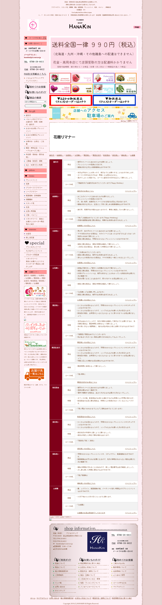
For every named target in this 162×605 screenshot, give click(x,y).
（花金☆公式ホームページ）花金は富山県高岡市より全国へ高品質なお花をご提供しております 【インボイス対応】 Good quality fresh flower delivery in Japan (60, 25)
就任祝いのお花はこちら (86, 449)
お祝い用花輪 (31, 211)
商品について (60, 567)
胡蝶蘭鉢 (29, 199)
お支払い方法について (88, 567)
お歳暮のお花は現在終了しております (91, 513)
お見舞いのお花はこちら (86, 300)
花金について (60, 563)
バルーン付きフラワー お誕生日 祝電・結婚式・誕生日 (35, 122)
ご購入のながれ (119, 563)
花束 (27, 184)
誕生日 (28, 115)
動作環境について (119, 567)
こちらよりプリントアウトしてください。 (35, 79)
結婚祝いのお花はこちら (86, 226)
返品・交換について (87, 575)
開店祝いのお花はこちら (86, 342)
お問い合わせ (60, 587)
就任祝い (115, 155)
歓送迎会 (106, 155)
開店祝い (87, 155)
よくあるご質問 (119, 575)
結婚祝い (60, 155)
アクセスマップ (72, 533)
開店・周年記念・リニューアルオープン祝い (35, 149)
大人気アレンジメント (34, 251)
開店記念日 (97, 155)
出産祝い (69, 155)
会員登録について (119, 571)
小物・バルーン (31, 215)
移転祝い (124, 155)
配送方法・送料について (89, 571)
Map (137, 27)
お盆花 (28, 234)
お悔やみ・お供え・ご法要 (35, 142)
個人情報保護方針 (61, 571)
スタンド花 (30, 203)
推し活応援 (30, 237)
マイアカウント (119, 587)
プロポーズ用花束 (32, 255)
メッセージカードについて (90, 587)
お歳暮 (132, 155)
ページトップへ (131, 191)
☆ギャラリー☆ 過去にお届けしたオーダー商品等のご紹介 (35, 221)
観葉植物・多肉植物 (33, 195)
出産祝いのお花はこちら (86, 263)
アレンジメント (31, 180)
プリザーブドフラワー (34, 188)
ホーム (123, 121)
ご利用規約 (59, 575)
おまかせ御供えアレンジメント (35, 136)
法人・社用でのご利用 (34, 165)
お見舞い (78, 155)
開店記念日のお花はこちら (87, 382)
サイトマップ (60, 591)
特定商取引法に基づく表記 (90, 563)
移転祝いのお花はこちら (86, 483)
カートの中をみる (119, 583)
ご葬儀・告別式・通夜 (34, 161)
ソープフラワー (31, 192)
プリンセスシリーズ (33, 247)
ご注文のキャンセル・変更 (90, 579)
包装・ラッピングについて (90, 583)
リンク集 (58, 583)
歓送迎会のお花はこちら (86, 417)
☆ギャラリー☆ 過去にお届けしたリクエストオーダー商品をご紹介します (36, 262)
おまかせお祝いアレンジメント (35, 129)
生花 (27, 207)
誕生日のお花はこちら (85, 191)
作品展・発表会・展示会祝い (35, 155)
